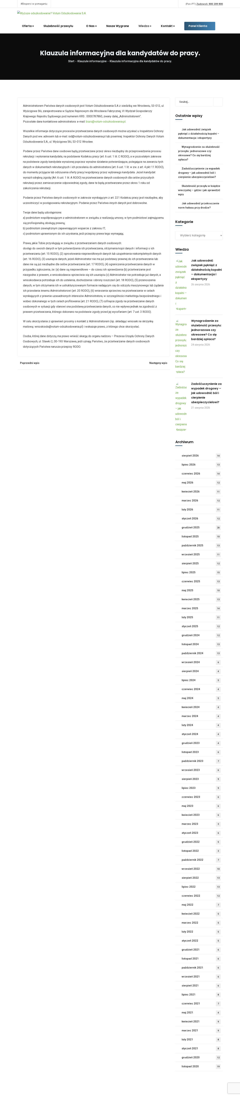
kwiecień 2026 (201, 491)
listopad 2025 (201, 536)
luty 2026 (201, 509)
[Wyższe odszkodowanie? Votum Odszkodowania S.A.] (51, 13)
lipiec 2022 (201, 886)
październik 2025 (201, 545)
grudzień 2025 (201, 527)
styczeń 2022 (200, 940)
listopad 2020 (201, 1066)
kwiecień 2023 (200, 814)
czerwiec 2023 (200, 797)
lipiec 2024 (200, 680)
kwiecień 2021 (200, 1021)
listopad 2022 (200, 850)
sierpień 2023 (200, 779)
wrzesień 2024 (200, 662)
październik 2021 (200, 967)
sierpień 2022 (201, 877)
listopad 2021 (200, 958)
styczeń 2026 (201, 518)
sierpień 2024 (200, 671)
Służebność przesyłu (58, 26)
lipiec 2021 (200, 994)
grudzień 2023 (200, 743)
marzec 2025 (201, 608)
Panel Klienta (198, 26)
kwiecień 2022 (200, 913)
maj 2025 (201, 590)
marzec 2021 (200, 1030)
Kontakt (167, 26)
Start (71, 61)
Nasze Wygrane (117, 26)
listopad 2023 (200, 752)
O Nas (90, 26)
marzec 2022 (200, 922)
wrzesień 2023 (200, 770)
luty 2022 (200, 931)
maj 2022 (200, 904)
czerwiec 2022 (201, 895)
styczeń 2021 (200, 1048)
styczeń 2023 (200, 832)
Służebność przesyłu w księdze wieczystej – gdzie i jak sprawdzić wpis (199, 190)
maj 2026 (201, 482)
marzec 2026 (201, 500)
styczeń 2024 (200, 734)
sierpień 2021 (200, 985)
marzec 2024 (200, 716)
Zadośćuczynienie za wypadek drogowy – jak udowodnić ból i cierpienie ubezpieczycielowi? (199, 173)
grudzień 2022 (200, 841)
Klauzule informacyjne (91, 61)
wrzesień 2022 (201, 868)
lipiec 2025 (201, 572)
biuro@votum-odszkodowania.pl (105, 121)
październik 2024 (201, 653)
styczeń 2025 (201, 626)
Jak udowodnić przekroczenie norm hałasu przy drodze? (198, 205)
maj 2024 (200, 698)
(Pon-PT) (204, 4)
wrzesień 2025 (201, 554)
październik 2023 (200, 761)
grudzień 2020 (201, 1057)
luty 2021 (200, 1039)
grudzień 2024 (201, 635)
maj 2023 (200, 806)
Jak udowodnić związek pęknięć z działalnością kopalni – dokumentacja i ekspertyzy (198, 133)
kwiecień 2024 (200, 707)
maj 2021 (200, 1012)
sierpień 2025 (201, 563)
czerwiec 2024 (200, 689)
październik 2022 (200, 859)
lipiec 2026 (201, 464)
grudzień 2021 (200, 949)
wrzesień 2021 (200, 976)
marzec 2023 (200, 823)
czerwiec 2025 (201, 581)
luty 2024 (200, 725)
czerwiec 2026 (201, 473)
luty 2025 (201, 617)
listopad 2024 (201, 644)
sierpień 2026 (201, 455)
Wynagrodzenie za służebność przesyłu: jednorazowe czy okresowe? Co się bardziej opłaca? (199, 153)
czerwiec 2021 (200, 1003)
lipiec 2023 (200, 788)
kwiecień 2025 (201, 599)
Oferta (27, 26)
